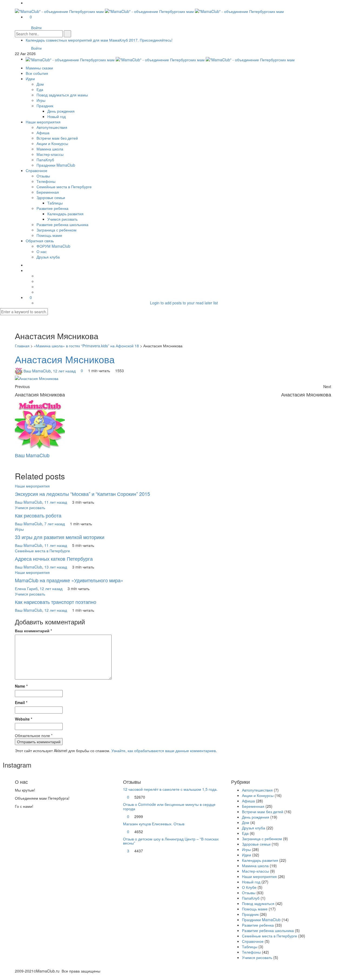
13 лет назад (56, 567)
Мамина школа (49, 149)
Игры (40, 100)
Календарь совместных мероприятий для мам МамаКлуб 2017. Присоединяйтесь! (99, 40)
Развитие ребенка (52, 208)
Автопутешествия (51, 127)
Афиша (42, 132)
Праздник (44, 105)
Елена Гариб (26, 588)
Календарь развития (65, 213)
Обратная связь (40, 240)
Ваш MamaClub (37, 370)
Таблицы (55, 203)
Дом (40, 84)
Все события (37, 73)
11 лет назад (56, 502)
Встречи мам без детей (57, 138)
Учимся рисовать (62, 219)
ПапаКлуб (45, 159)
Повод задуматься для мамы (62, 94)
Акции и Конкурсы (52, 143)
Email (21, 702)
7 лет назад (55, 523)
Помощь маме (49, 235)
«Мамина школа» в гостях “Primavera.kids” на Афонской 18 (86, 345)
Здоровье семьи (50, 197)
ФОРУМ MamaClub (53, 246)
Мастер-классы (50, 154)
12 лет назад (65, 370)
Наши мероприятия (43, 122)
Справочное (36, 170)
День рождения (61, 111)
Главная (22, 345)
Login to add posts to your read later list (184, 302)
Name (21, 686)
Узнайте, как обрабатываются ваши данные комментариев (163, 750)
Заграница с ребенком (56, 230)
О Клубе (249, 887)
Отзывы (43, 176)
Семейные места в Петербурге (64, 186)
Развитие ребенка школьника (62, 224)
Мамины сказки (39, 67)
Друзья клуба (48, 257)
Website (23, 719)
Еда (39, 89)
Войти (36, 27)
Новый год (56, 116)
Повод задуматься (258, 903)
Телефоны (45, 181)
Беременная (47, 192)
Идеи (30, 78)
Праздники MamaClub (55, 165)
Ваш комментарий (33, 630)
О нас (41, 251)
